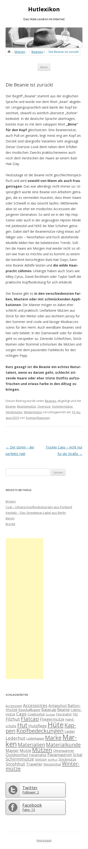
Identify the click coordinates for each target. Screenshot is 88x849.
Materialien (31, 744)
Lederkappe (35, 738)
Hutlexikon (44, 9)
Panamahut (37, 755)
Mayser (12, 750)
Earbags (50, 714)
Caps (21, 714)
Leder (70, 731)
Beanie (11, 406)
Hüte (56, 724)
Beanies (37, 52)
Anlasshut (57, 705)
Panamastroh (59, 754)
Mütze (25, 750)
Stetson (41, 759)
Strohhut (15, 764)
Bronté (10, 524)
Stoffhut (52, 759)
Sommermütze (62, 406)
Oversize (44, 406)
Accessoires (35, 705)
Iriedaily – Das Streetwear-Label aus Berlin (36, 513)
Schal (77, 754)
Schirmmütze (20, 759)
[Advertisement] (24, 608)
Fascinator (64, 714)
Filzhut (13, 719)
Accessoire (14, 706)
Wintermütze (33, 412)
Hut (22, 725)
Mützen (20, 52)
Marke (53, 737)
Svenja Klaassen (38, 418)
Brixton (11, 501)
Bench (10, 518)
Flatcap (30, 718)
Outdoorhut (17, 754)
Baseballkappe (29, 710)
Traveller (34, 764)
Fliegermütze (52, 719)
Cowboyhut (36, 714)
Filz (75, 714)
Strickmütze (14, 412)
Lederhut (15, 738)
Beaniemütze (26, 406)
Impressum (44, 840)
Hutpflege (37, 725)
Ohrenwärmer (63, 750)
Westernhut (52, 764)
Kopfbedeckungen (40, 731)
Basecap (48, 709)
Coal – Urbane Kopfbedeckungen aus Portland (39, 507)
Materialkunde (63, 744)
